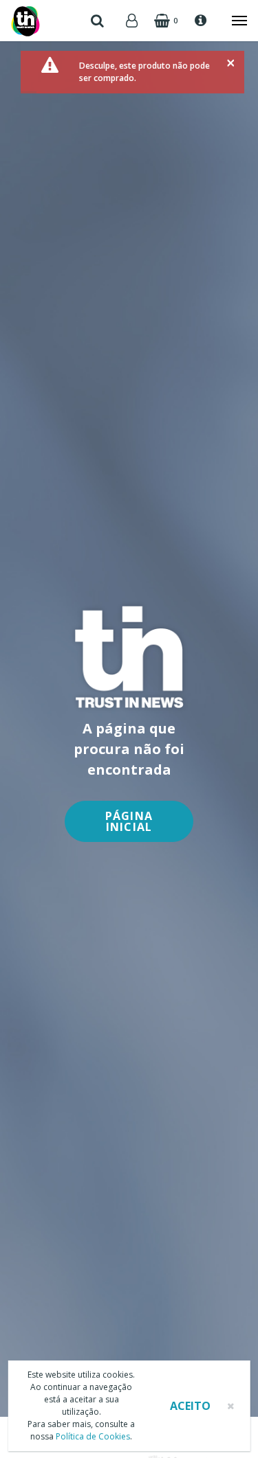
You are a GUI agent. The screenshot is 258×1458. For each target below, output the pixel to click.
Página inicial (129, 821)
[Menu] (232, 20)
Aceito (190, 1405)
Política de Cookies (93, 1436)
